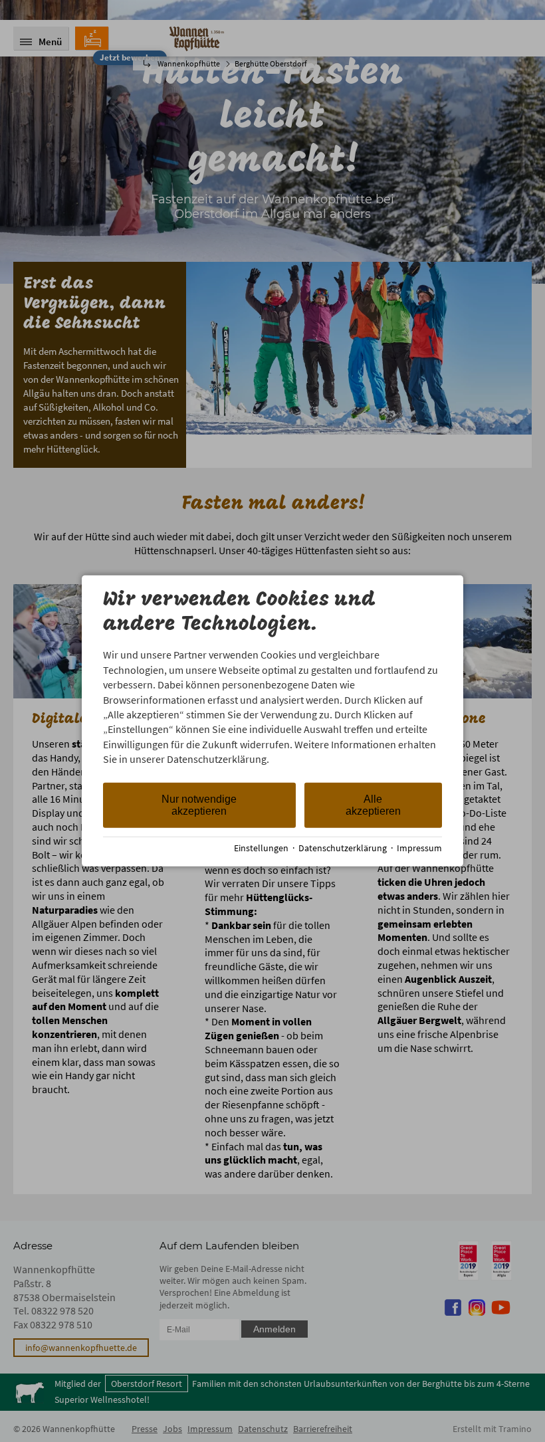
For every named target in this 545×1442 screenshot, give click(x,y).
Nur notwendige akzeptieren (199, 804)
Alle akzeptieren (373, 804)
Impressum (419, 848)
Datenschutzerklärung (342, 848)
